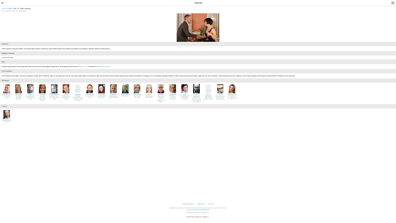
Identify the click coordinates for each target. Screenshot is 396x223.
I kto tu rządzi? (7, 8)
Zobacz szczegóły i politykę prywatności (198, 210)
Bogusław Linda (83, 66)
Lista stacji (210, 204)
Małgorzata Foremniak (103, 66)
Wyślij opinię (201, 204)
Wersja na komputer (188, 204)
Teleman (198, 3)
